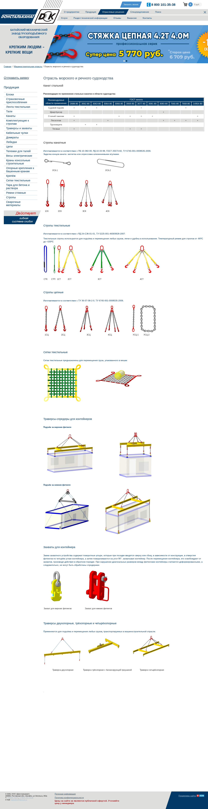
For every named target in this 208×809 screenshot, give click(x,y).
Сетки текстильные (18, 180)
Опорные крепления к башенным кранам (20, 170)
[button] (124, 61)
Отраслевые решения (113, 12)
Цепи (9, 146)
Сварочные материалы (13, 203)
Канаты (10, 116)
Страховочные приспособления (16, 101)
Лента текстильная (18, 106)
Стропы (11, 197)
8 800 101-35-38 (163, 5)
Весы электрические (19, 155)
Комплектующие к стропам (17, 122)
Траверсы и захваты (19, 128)
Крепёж (11, 175)
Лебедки (11, 142)
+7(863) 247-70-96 (26, 798)
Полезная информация (65, 794)
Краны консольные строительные (18, 162)
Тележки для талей (18, 151)
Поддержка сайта (187, 796)
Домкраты (12, 137)
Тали (9, 111)
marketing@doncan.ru (19, 800)
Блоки (10, 94)
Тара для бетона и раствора (18, 187)
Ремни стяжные (16, 192)
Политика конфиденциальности (69, 798)
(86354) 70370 (13, 798)
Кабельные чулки (17, 132)
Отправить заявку (16, 77)
